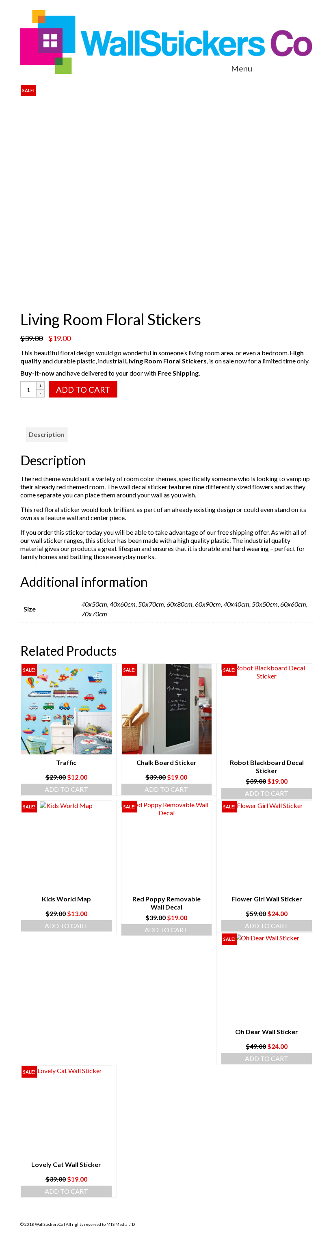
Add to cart (83, 389)
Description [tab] (47, 434)
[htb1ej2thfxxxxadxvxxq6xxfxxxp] (166, 176)
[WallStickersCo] (166, 42)
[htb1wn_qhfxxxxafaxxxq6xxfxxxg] (166, 291)
